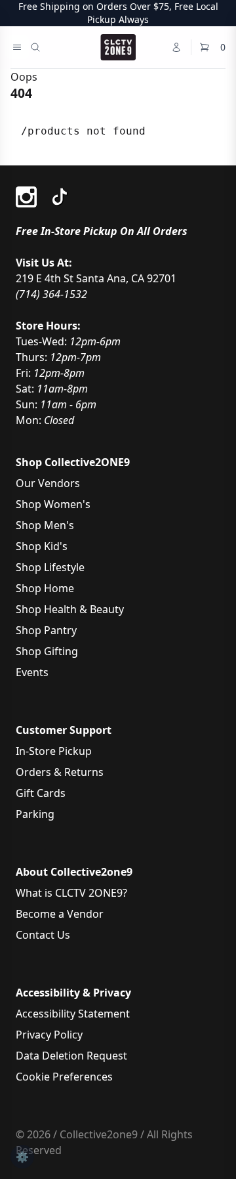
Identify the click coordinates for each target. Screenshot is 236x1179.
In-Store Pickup (54, 751)
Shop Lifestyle (50, 567)
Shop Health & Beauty (70, 609)
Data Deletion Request (71, 1055)
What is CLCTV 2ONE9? (71, 893)
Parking (35, 814)
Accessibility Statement (73, 1013)
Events (32, 672)
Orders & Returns (60, 772)
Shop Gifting (47, 651)
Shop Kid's (42, 546)
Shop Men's (45, 525)
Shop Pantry (46, 630)
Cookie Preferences (64, 1076)
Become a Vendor (60, 914)
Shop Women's (53, 504)
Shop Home (45, 588)
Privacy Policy (49, 1034)
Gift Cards (41, 793)
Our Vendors (48, 483)
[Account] (176, 47)
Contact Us (43, 935)
